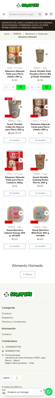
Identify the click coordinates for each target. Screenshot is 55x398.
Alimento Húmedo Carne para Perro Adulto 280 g (40, 127)
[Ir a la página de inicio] (27, 5)
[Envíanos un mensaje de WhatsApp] (49, 392)
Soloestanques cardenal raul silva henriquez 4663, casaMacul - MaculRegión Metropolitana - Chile (25, 359)
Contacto (7, 313)
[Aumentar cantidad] (13, 87)
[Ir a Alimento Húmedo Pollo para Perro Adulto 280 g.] (15, 54)
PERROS (17, 34)
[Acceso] (46, 14)
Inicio (7, 34)
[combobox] (25, 14)
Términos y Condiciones (14, 321)
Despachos (7, 317)
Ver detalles (15, 140)
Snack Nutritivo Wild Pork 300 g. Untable (40, 233)
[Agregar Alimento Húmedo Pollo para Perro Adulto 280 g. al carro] (21, 87)
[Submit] (39, 14)
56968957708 (12, 351)
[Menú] (4, 14)
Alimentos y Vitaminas (36, 34)
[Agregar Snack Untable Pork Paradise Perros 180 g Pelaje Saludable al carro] (46, 87)
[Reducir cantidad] (6, 87)
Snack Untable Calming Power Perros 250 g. (40, 180)
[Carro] (51, 14)
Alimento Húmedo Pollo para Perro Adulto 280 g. (14, 74)
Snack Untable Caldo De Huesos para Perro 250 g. (14, 127)
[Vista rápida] (20, 54)
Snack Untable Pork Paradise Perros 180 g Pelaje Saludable (40, 74)
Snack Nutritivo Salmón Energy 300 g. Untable (14, 233)
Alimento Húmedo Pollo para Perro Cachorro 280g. (14, 180)
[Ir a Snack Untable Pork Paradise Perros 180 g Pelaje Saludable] (40, 54)
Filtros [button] (28, 274)
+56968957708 (13, 346)
